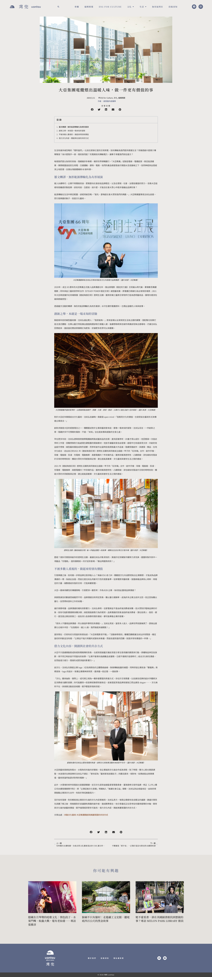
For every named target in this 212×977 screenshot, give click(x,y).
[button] (58, 6)
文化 (129, 6)
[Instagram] (201, 6)
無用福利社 (157, 6)
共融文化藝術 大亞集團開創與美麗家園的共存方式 (86, 814)
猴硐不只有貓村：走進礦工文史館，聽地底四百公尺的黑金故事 (106, 919)
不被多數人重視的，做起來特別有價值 (74, 134)
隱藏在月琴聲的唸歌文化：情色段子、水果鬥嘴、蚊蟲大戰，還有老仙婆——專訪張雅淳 (52, 920)
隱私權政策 (119, 958)
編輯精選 (88, 6)
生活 (142, 6)
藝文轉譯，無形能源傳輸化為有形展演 (74, 126)
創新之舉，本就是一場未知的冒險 (72, 130)
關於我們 (92, 958)
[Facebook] (194, 6)
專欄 (77, 6)
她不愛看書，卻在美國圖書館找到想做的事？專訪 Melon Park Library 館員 (160, 919)
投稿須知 (173, 6)
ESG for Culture (110, 6)
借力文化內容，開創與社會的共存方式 (74, 138)
